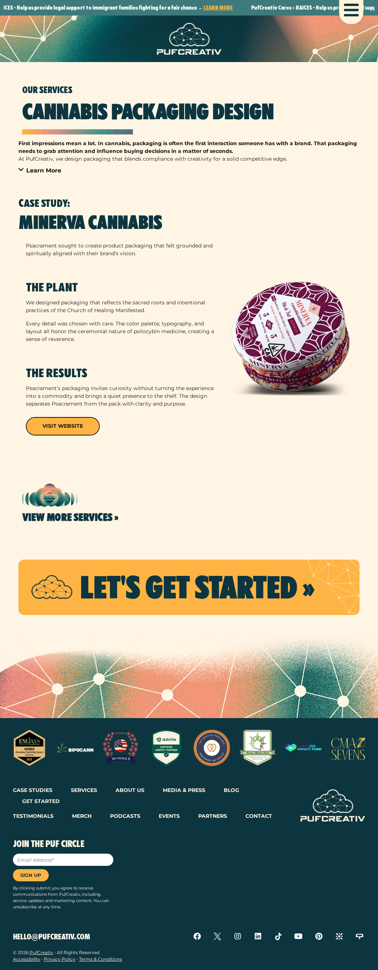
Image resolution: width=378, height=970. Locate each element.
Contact (258, 816)
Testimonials (33, 816)
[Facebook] (197, 936)
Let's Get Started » (197, 587)
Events (169, 816)
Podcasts (125, 816)
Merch (82, 816)
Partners (212, 816)
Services (84, 790)
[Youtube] (298, 936)
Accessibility (26, 959)
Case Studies (32, 790)
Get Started (41, 801)
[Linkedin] (258, 936)
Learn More (195, 7)
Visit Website (62, 426)
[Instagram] (237, 936)
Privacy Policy (59, 959)
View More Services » (70, 517)
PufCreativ (41, 952)
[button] (189, 171)
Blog (231, 790)
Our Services (47, 90)
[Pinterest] (318, 936)
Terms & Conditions (100, 959)
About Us (130, 790)
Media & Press (184, 790)
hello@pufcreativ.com (51, 937)
